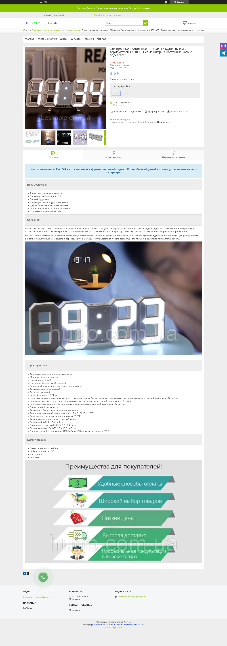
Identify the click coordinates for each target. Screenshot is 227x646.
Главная (29, 39)
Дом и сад (37, 30)
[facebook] (24, 574)
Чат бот (101, 39)
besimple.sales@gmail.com (132, 597)
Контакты (75, 39)
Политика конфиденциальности (130, 625)
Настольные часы (71, 30)
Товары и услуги (47, 39)
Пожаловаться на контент (103, 625)
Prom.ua (127, 622)
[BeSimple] (34, 23)
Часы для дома (51, 30)
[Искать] (145, 23)
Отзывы (89, 39)
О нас (63, 39)
